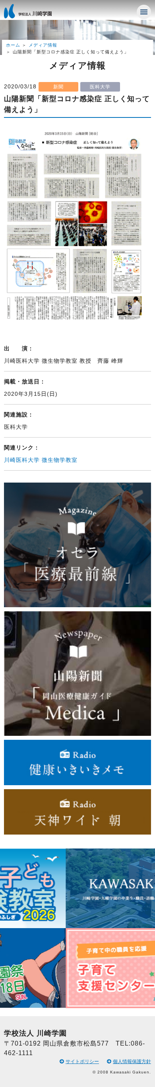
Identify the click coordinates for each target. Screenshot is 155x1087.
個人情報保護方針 (132, 1061)
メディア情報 (43, 45)
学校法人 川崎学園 (36, 13)
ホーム (13, 45)
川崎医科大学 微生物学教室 (41, 460)
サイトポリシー (82, 1061)
